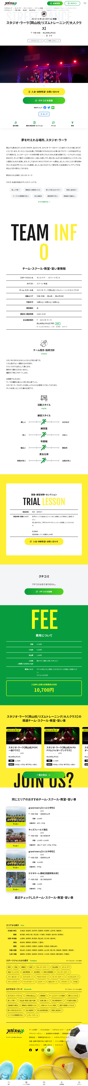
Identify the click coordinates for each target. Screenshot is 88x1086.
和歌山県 (53, 946)
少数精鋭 (42, 996)
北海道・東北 (12, 930)
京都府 (34, 946)
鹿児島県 (59, 954)
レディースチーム (32, 1015)
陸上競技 (55, 967)
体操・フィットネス (13, 972)
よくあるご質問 (71, 1030)
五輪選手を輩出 (13, 1005)
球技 (9, 967)
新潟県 (34, 938)
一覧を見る (42, 774)
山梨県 (22, 938)
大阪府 (22, 946)
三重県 (40, 942)
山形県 (52, 930)
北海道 (22, 930)
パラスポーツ (65, 982)
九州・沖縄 (12, 954)
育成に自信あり (71, 190)
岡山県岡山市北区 (49, 33)
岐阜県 (22, 942)
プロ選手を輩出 (71, 1000)
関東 (14, 934)
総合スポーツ (52, 982)
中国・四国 (36, 33)
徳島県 (58, 950)
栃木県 (54, 934)
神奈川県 (29, 934)
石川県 (46, 938)
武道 (15, 967)
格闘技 (23, 967)
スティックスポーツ (14, 982)
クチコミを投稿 (45, 100)
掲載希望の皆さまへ (44, 1037)
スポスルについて (58, 1030)
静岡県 (28, 942)
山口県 (46, 950)
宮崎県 (52, 954)
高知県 (71, 950)
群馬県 (60, 934)
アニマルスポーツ (73, 977)
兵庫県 (28, 946)
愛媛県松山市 (45, 814)
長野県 (28, 938)
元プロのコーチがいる (15, 996)
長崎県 (34, 954)
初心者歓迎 (38, 196)
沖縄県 (66, 954)
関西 (14, 946)
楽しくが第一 (15, 190)
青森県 (28, 930)
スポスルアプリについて (61, 1037)
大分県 (46, 954)
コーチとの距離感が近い (21, 196)
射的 (30, 967)
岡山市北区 (59, 296)
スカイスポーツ (28, 977)
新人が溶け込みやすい (53, 190)
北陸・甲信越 (12, 938)
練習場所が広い (53, 196)
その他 (75, 982)
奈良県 (46, 946)
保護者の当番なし (69, 196)
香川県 (52, 950)
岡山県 (49, 296)
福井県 (52, 938)
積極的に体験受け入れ (32, 190)
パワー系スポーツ (13, 977)
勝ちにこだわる (73, 996)
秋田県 (46, 930)
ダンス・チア (41, 277)
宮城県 (40, 930)
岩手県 (34, 930)
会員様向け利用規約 (52, 1033)
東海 (14, 942)
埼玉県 (36, 934)
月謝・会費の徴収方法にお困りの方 (40, 1041)
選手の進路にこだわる (67, 1005)
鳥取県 (34, 950)
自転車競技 (26, 972)
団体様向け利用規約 (69, 1033)
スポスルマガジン (34, 1045)
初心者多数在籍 (42, 1010)
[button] (44, 85)
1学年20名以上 (31, 996)
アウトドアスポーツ (42, 977)
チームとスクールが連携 (57, 996)
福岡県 (22, 954)
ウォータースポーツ (42, 967)
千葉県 (42, 934)
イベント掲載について (62, 1041)
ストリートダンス (54, 277)
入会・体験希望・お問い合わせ (45, 91)
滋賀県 (40, 946)
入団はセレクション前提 (48, 1005)
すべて (74, 960)
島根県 (40, 950)
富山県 (40, 938)
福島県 (58, 930)
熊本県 (40, 954)
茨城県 (48, 934)
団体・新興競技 (48, 972)
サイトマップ (59, 1045)
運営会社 (32, 1037)
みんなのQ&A (44, 1030)
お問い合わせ (47, 1045)
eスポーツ (41, 982)
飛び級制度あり (57, 1000)
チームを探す (33, 1030)
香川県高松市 (45, 836)
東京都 (22, 934)
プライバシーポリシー (36, 1033)
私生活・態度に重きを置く (28, 1000)
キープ (45, 114)
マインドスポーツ (28, 982)
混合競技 (37, 972)
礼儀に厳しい (44, 1000)
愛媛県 (64, 950)
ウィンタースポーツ (63, 972)
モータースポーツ (58, 977)
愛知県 (34, 942)
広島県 (28, 950)
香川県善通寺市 (46, 879)
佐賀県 (28, 954)
